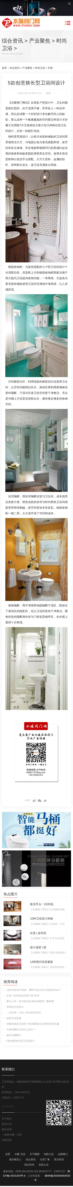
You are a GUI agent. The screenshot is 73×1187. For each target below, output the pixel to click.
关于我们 (7, 1118)
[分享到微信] (40, 801)
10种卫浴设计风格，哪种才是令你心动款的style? (33, 989)
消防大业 (49, 1154)
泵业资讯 (59, 1159)
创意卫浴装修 (13, 1018)
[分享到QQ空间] (45, 801)
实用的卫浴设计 (15, 1006)
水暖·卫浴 (20, 1154)
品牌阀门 (63, 1154)
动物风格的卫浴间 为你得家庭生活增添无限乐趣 (32, 1023)
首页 (4, 67)
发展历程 (7, 1140)
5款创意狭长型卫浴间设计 (20, 1040)
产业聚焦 (39, 41)
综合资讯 (12, 41)
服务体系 (7, 1129)
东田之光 (44, 1164)
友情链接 (8, 1106)
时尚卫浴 (40, 67)
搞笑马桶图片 (13, 1035)
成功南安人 (15, 1159)
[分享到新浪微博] (34, 801)
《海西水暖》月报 (12, 1134)
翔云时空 (29, 1164)
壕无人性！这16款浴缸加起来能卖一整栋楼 (30, 1001)
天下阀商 (35, 1154)
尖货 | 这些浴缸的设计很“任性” (23, 995)
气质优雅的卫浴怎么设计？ (21, 1029)
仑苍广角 (45, 1159)
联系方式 (7, 1124)
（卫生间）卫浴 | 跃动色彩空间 (23, 1012)
